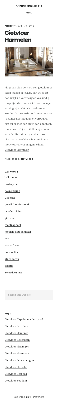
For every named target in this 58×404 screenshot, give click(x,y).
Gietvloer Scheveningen (19, 360)
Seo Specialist (22, 396)
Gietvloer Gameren (16, 333)
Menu (29, 12)
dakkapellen (12, 184)
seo (7, 238)
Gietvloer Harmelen (17, 149)
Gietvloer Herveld (16, 367)
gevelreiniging (13, 211)
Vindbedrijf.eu (29, 6)
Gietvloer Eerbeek (16, 373)
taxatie (9, 265)
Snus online (12, 252)
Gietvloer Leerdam (16, 326)
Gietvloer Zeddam (16, 380)
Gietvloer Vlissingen (17, 346)
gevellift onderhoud (17, 204)
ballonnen (11, 177)
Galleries (10, 197)
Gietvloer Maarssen (17, 353)
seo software (13, 245)
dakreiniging (12, 190)
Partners (38, 396)
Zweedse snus (13, 272)
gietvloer (43, 87)
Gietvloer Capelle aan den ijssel (24, 319)
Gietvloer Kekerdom (17, 339)
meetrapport (13, 224)
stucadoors (12, 258)
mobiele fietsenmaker (18, 231)
